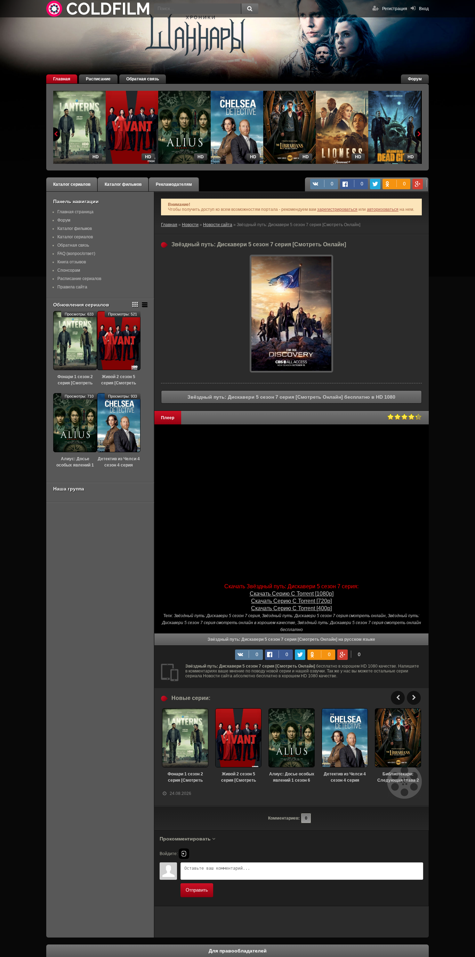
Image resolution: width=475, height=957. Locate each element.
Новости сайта (217, 224)
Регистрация (394, 8)
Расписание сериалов (79, 278)
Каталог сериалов (71, 184)
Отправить (197, 890)
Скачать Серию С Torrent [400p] (291, 608)
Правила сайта (72, 287)
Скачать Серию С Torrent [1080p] (291, 594)
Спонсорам (68, 270)
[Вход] (184, 853)
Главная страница (75, 211)
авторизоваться (382, 209)
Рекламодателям (174, 184)
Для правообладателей (238, 951)
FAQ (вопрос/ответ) (76, 253)
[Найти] (249, 8)
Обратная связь (142, 79)
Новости (190, 224)
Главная (61, 79)
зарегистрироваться (337, 209)
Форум (415, 79)
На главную (98, 8)
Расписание (98, 79)
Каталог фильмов (123, 184)
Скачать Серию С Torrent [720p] (291, 601)
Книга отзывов (71, 262)
